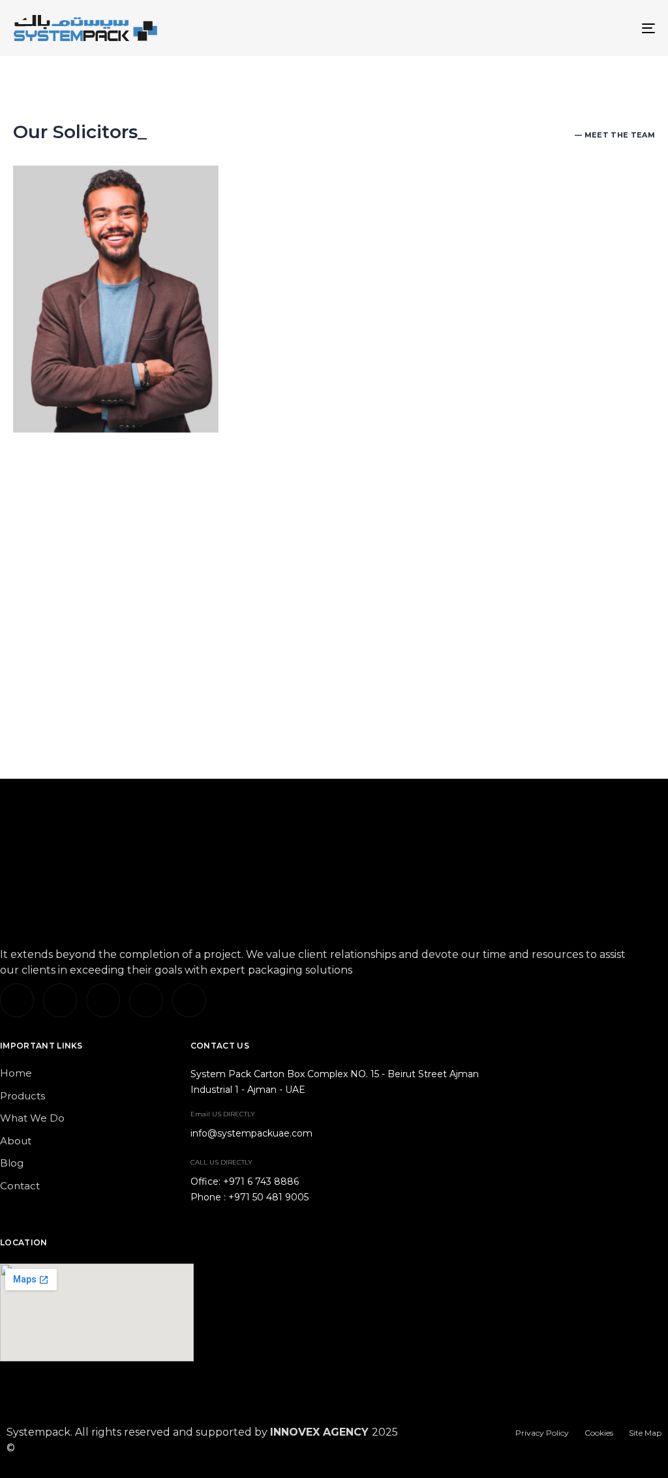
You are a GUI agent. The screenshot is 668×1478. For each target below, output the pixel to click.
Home (16, 1073)
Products (22, 1096)
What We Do (32, 1118)
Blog (11, 1163)
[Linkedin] (17, 1000)
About (15, 1141)
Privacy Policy (542, 1433)
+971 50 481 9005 (268, 1197)
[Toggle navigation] (548, 28)
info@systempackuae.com (251, 1133)
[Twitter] (60, 1000)
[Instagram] (103, 1000)
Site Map (645, 1433)
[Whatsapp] (189, 1000)
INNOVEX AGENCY (319, 1432)
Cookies (598, 1433)
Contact (20, 1186)
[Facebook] (146, 1000)
